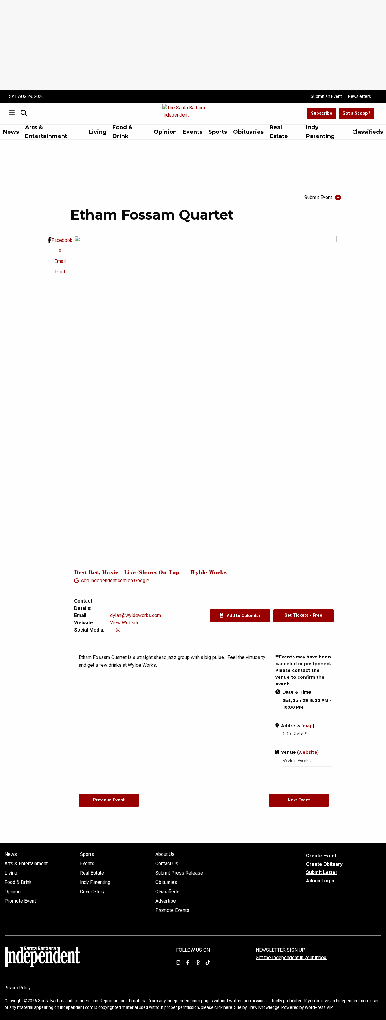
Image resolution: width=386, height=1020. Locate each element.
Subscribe (321, 113)
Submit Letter (321, 872)
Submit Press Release (179, 873)
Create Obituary (324, 864)
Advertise (165, 901)
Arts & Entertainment (46, 132)
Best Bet (86, 573)
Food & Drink (122, 132)
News (11, 132)
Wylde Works (208, 573)
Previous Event (109, 800)
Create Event (321, 856)
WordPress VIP (319, 1007)
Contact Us (166, 863)
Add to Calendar (243, 615)
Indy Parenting (320, 132)
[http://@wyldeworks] (118, 630)
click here (223, 1007)
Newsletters (359, 96)
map (308, 725)
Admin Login (320, 880)
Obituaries (248, 132)
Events (192, 132)
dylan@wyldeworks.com (135, 615)
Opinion (165, 132)
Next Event (299, 800)
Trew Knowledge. (264, 1007)
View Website (125, 622)
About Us (165, 854)
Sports (217, 132)
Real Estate (279, 132)
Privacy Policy (17, 987)
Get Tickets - (303, 615)
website (308, 752)
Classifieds (367, 132)
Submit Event (318, 197)
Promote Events (172, 910)
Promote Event (20, 901)
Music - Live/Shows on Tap (140, 573)
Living (97, 132)
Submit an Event (326, 96)
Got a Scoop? (356, 113)
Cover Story (92, 891)
